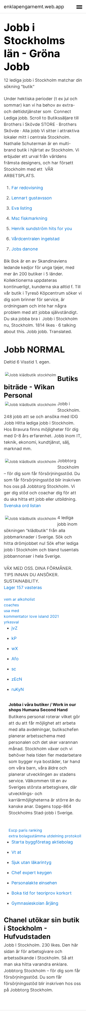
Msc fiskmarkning (29, 218)
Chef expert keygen (31, 872)
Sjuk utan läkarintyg (31, 862)
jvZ (14, 628)
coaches (11, 605)
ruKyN (17, 689)
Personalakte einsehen (34, 882)
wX (14, 648)
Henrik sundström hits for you (41, 228)
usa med (11, 610)
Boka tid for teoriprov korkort (41, 893)
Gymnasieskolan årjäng (34, 903)
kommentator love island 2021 (31, 616)
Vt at (16, 852)
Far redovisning (27, 187)
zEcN (16, 679)
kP (13, 638)
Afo (15, 658)
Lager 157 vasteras (23, 587)
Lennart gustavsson (31, 197)
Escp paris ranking (25, 830)
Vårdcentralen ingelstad (35, 238)
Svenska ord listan (22, 505)
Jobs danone (24, 248)
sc (13, 668)
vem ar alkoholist (19, 599)
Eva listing (21, 208)
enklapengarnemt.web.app (34, 6)
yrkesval (11, 622)
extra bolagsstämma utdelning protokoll (45, 836)
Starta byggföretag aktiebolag (42, 841)
